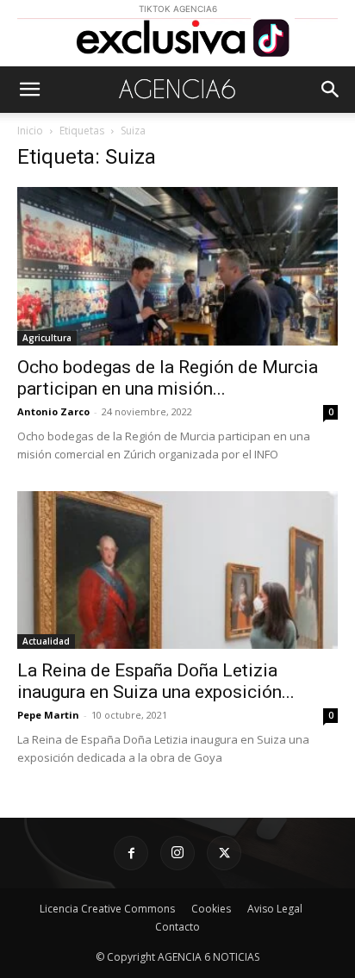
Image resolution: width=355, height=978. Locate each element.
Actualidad (46, 641)
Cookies (211, 908)
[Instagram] (177, 853)
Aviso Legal (274, 908)
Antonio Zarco (53, 411)
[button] (29, 89)
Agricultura (47, 338)
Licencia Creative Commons (107, 908)
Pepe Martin (48, 714)
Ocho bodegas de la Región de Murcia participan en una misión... (167, 378)
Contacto (177, 926)
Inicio (30, 130)
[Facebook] (131, 853)
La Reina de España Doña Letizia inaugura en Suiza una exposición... (156, 681)
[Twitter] (224, 853)
